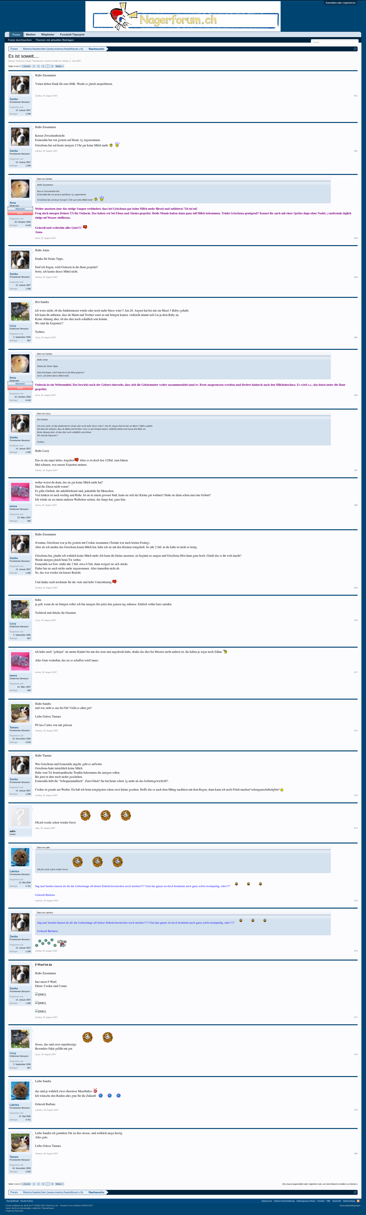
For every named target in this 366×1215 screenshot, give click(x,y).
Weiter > (59, 66)
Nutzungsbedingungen (350, 1205)
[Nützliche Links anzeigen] (355, 49)
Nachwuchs (38, 61)
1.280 (28, 114)
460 (29, 521)
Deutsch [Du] (26, 1201)
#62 (356, 151)
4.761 (28, 886)
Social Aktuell (12, 1201)
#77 (356, 1017)
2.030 (28, 742)
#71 (356, 672)
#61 (356, 96)
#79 (356, 1110)
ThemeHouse (47, 1208)
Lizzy (13, 325)
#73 (356, 795)
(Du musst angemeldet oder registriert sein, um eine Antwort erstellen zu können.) (320, 1184)
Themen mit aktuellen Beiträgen (54, 39)
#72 (356, 730)
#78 (356, 1054)
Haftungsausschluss (305, 1201)
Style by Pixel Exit (15, 1211)
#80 (356, 1153)
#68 (356, 505)
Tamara (14, 727)
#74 (356, 828)
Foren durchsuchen (20, 39)
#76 (356, 951)
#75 (356, 900)
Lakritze (14, 871)
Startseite (336, 1201)
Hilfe (328, 1201)
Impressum (267, 1201)
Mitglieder (47, 34)
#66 (356, 395)
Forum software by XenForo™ (32, 1205)
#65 (356, 337)
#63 (356, 238)
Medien (31, 34)
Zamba (65, 61)
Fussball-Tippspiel (72, 34)
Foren (16, 34)
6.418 (28, 225)
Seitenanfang (349, 1201)
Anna (13, 202)
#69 (356, 588)
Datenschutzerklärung (284, 1201)
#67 (356, 470)
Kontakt (320, 1201)
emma (13, 506)
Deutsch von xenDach (76, 1205)
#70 (356, 620)
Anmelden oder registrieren (341, 3)
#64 (356, 277)
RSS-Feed (358, 1201)
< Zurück (26, 66)
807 (29, 340)
